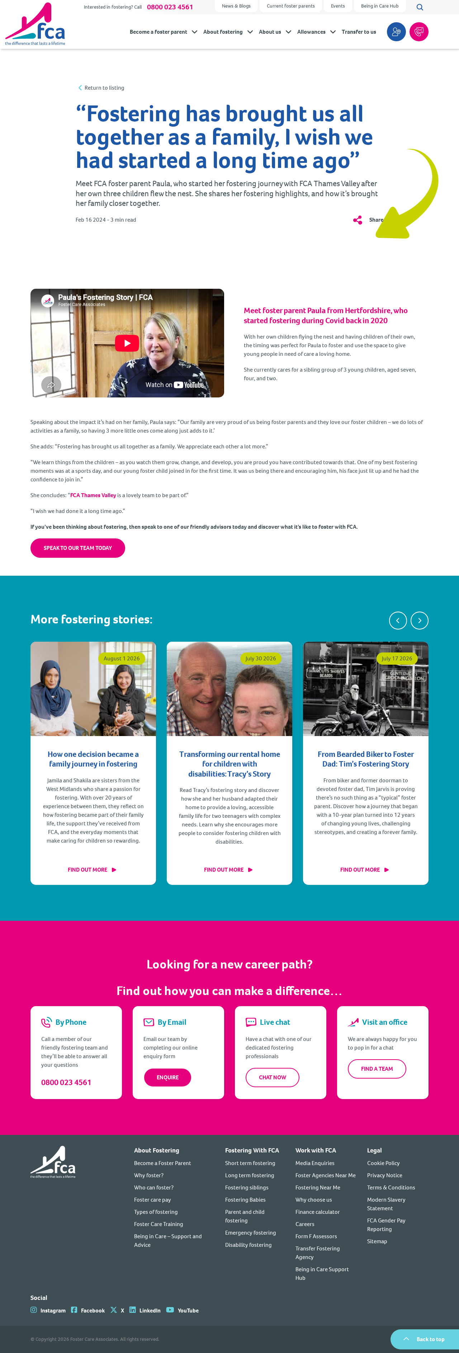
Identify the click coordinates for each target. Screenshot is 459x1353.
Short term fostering (250, 1163)
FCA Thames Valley (93, 495)
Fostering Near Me (317, 1187)
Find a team (377, 1068)
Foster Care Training (158, 1224)
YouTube (188, 1310)
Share (376, 219)
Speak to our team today (78, 548)
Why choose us (313, 1199)
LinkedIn (150, 1310)
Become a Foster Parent (162, 1163)
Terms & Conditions (391, 1187)
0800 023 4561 (170, 7)
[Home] (52, 1214)
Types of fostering (156, 1212)
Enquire (168, 1077)
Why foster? (149, 1175)
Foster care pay (152, 1199)
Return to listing (104, 88)
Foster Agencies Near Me (325, 1175)
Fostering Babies (245, 1199)
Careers (304, 1224)
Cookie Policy (383, 1163)
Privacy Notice (384, 1175)
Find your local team (396, 31)
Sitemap (377, 1241)
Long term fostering (249, 1175)
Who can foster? (154, 1187)
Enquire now (419, 31)
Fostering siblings (247, 1187)
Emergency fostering (250, 1232)
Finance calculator (317, 1212)
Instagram (53, 1310)
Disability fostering (248, 1245)
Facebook (93, 1310)
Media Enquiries (315, 1163)
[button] (398, 621)
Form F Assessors (316, 1236)
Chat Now (272, 1077)
